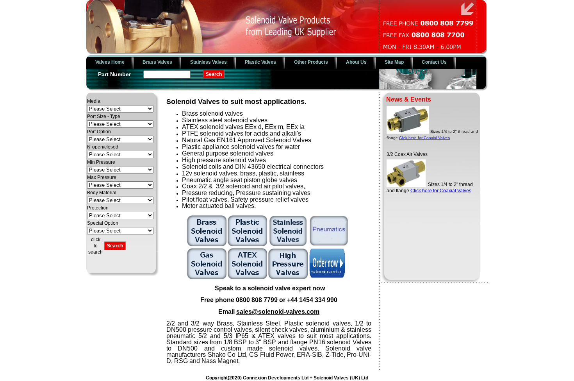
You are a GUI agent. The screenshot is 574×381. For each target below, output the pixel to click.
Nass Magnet (219, 361)
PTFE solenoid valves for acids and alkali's (241, 133)
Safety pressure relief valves (269, 199)
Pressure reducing (207, 193)
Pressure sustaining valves (273, 193)
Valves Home (110, 62)
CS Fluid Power (271, 354)
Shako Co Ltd (227, 354)
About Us (356, 62)
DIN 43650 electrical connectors (279, 166)
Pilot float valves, (205, 199)
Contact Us (434, 62)
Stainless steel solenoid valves (224, 120)
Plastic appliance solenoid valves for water (241, 146)
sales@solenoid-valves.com (277, 311)
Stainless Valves (208, 62)
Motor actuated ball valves (218, 205)
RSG (181, 361)
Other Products (311, 62)
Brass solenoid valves (212, 113)
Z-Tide (335, 354)
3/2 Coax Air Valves (407, 149)
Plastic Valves (260, 62)
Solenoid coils (201, 166)
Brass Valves (157, 62)
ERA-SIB (309, 354)
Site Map (394, 62)
